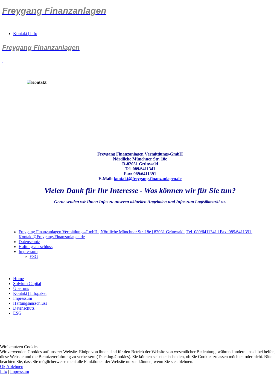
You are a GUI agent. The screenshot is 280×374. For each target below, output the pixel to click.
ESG (34, 256)
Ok (2, 366)
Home (18, 278)
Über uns (21, 288)
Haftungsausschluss (35, 246)
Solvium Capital (27, 283)
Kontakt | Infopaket (29, 293)
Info (3, 371)
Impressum (28, 251)
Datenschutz (29, 241)
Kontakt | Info (25, 33)
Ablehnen (14, 366)
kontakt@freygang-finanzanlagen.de (148, 178)
